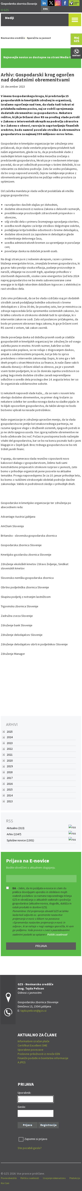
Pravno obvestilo (9, 1178)
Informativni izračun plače (33, 1041)
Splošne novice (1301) (20, 840)
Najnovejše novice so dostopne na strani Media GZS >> (41, 57)
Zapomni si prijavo (35, 1139)
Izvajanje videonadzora (54, 1178)
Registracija (48, 1125)
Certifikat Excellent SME (32, 1045)
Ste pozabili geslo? (30, 1148)
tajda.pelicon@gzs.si (33, 1010)
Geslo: (22, 1107)
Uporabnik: (24, 1093)
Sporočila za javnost (39, 37)
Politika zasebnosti (29, 1178)
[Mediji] (19, 3)
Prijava (41, 946)
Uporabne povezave (30, 1050)
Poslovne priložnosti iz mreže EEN (39, 1054)
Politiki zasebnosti (57, 934)
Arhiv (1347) (14, 834)
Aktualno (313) (15, 828)
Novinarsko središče (13, 37)
